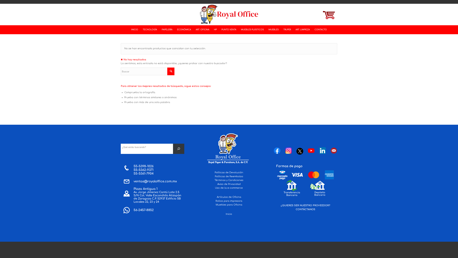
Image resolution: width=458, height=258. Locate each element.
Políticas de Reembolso (229, 176)
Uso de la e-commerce (229, 188)
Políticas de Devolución (229, 172)
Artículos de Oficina (229, 197)
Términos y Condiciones (229, 180)
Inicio (229, 214)
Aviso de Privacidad (229, 184)
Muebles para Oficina (229, 205)
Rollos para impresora (229, 201)
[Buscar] (178, 149)
